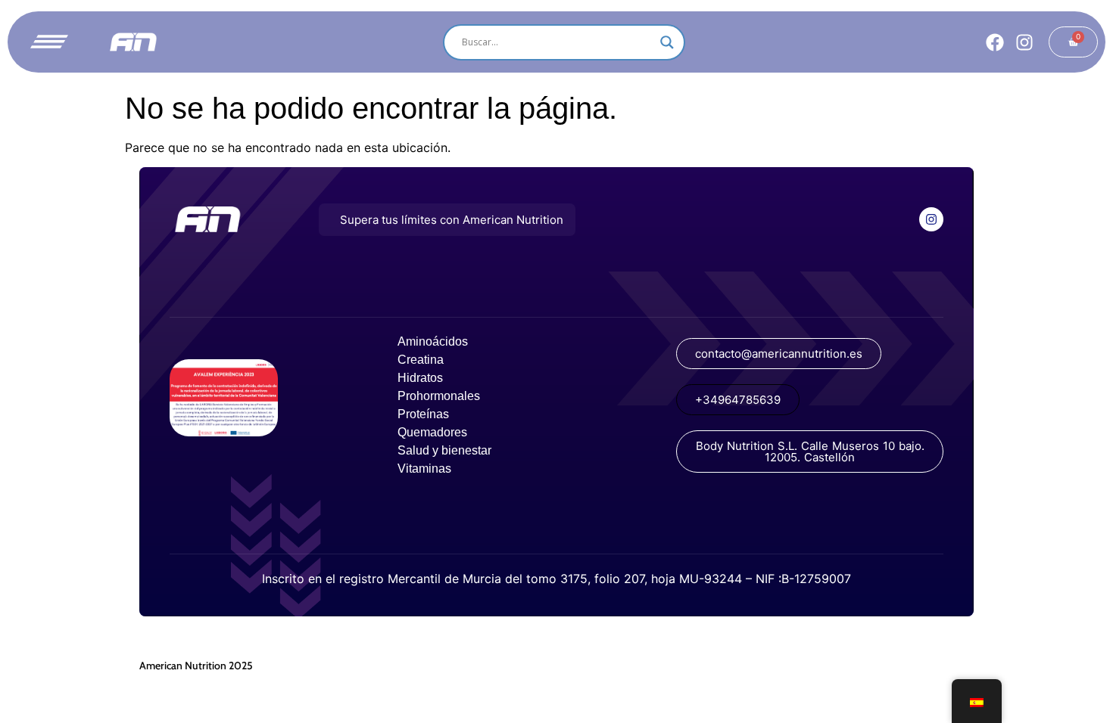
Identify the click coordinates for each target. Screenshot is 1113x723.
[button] (447, 219)
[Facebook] (995, 42)
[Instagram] (1024, 42)
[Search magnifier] (667, 42)
